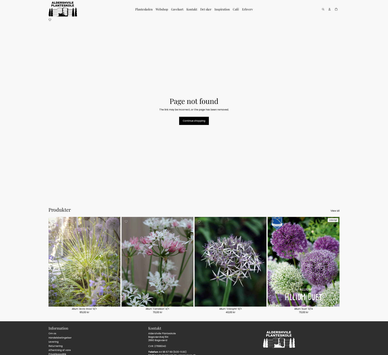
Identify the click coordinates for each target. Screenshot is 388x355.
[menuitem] (144, 9)
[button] (49, 20)
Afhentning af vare (59, 350)
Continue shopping (194, 121)
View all (335, 211)
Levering (53, 342)
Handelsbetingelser (60, 337)
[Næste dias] (188, 261)
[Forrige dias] (126, 261)
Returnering (55, 346)
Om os (52, 333)
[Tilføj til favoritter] (53, 221)
